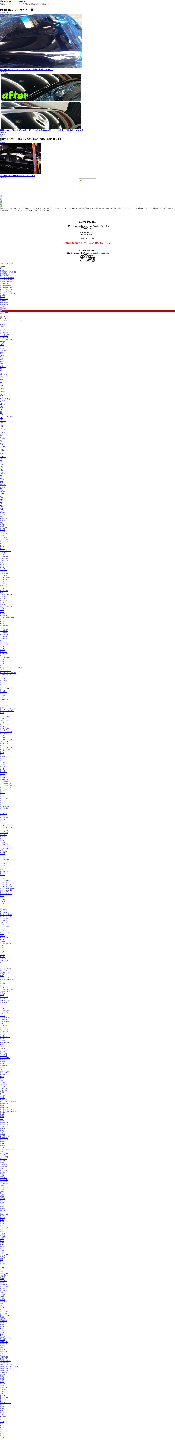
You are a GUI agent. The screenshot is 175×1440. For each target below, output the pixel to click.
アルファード (4, 560)
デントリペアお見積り (7, 281)
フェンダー (3, 869)
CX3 (1, 409)
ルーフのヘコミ (5, 1010)
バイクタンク (4, 337)
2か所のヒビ (4, 346)
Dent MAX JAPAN (7, 263)
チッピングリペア (5, 332)
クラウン (2, 655)
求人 (1, 1265)
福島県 (2, 1296)
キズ (1, 640)
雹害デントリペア (5, 1403)
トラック (2, 793)
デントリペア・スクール (7, 293)
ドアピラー (3, 804)
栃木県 (2, 1250)
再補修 (2, 1092)
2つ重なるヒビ (4, 350)
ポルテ (2, 947)
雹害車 (2, 1404)
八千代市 (2, 1075)
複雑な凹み (3, 1351)
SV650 (2, 482)
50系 (1, 363)
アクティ (2, 547)
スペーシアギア (5, 741)
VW (1, 495)
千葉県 (2, 1126)
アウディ (2, 535)
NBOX (2, 447)
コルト (2, 665)
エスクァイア (4, 585)
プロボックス (4, 920)
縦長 (1, 1309)
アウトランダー (5, 539)
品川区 (2, 1143)
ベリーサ (2, 928)
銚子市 (2, 1382)
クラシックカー (5, 657)
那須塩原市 (3, 1372)
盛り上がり (3, 1290)
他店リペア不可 (5, 1058)
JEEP (2, 437)
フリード (2, 878)
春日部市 (2, 1235)
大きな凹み (3, 1159)
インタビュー (4, 304)
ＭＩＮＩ (2, 1425)
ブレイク (2, 899)
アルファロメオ (5, 558)
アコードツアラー (5, 551)
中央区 (2, 1050)
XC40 (2, 507)
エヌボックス (4, 591)
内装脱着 (2, 1082)
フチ (1, 876)
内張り (2, 1078)
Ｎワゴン (2, 1429)
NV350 (2, 453)
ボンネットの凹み (5, 943)
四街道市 (2, 1145)
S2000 (2, 475)
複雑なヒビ (3, 1349)
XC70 (2, 510)
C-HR (1, 385)
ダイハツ (2, 758)
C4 (1, 390)
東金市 (2, 1242)
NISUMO (2, 450)
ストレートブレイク (6, 732)
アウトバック (4, 537)
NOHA (2, 452)
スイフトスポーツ (5, 716)
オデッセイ (3, 596)
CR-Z (1, 403)
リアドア (2, 985)
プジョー (2, 901)
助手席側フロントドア (7, 1109)
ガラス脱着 (3, 638)
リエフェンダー (5, 991)
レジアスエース (5, 1017)
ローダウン (3, 1025)
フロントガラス (5, 882)
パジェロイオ (4, 844)
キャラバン (3, 646)
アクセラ (2, 545)
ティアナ (2, 770)
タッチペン (3, 751)
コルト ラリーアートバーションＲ (11, 667)
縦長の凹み (3, 1313)
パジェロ (2, 842)
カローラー (3, 619)
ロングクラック (5, 334)
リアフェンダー (5, 987)
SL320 (2, 479)
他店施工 (2, 1063)
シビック (2, 693)
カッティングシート (6, 606)
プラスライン (4, 903)
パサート (2, 840)
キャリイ (2, 648)
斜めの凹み (3, 1216)
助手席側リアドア (5, 1113)
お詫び (2, 522)
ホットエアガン (5, 932)
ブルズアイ (3, 897)
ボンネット (3, 941)
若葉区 (2, 1328)
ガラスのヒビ (4, 629)
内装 (1, 1080)
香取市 (2, 1412)
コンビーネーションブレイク (9, 674)
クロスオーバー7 (5, 659)
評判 (1, 1353)
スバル (2, 735)
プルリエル (3, 909)
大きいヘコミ (4, 1153)
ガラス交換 (3, 636)
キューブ (2, 650)
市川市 (2, 1197)
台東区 (2, 1132)
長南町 (2, 1393)
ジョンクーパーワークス (7, 709)
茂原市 (2, 1330)
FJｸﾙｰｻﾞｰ (3, 425)
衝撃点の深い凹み (5, 1338)
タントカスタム (5, 756)
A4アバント (3, 374)
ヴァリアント (4, 1031)
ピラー (2, 855)
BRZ (1, 382)
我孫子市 (2, 1208)
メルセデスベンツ (5, 972)
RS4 (1, 467)
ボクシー (2, 936)
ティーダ (2, 774)
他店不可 (2, 1059)
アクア (2, 543)
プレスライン (4, 911)
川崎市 (2, 1191)
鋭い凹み (2, 1385)
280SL (2, 345)
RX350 (2, 472)
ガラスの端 (3, 632)
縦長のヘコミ (4, 1311)
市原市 (2, 1195)
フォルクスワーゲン (6, 871)
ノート (2, 812)
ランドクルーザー (5, 977)
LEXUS (2, 438)
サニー (2, 684)
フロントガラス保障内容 (7, 888)
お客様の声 (3, 518)
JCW (1, 435)
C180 (1, 387)
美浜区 (2, 1317)
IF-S (1, 434)
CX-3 (1, 406)
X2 (1, 502)
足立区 (2, 1355)
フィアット (3, 857)
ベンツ (2, 930)
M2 (1, 440)
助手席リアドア (5, 1103)
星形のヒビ (3, 1233)
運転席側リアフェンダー (7, 1370)
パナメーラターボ (5, 846)
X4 (1, 505)
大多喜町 (2, 1160)
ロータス (2, 1023)
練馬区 (2, 1307)
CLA (1, 397)
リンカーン (3, 1002)
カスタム (2, 604)
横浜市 (2, 1252)
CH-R (1, 396)
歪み (1, 1261)
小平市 (2, 1185)
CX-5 (1, 408)
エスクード (3, 587)
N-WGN (2, 446)
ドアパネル (3, 800)
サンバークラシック (6, 688)
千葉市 (2, 1120)
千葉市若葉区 (4, 1124)
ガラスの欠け (4, 631)
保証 (1, 1069)
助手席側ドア (4, 1107)
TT (1, 489)
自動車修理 (3, 1321)
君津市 (2, 1141)
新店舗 (2, 1221)
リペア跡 (2, 998)
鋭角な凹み (3, 1387)
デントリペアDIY (5, 781)
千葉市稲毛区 (4, 1122)
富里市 (2, 1176)
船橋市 (2, 1324)
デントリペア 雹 (5, 787)
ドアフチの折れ (5, 806)
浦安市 (2, 1279)
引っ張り (2, 1199)
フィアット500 (4, 859)
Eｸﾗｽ (1, 418)
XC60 (2, 508)
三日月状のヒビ (5, 1042)
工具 (1, 1193)
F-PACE (2, 419)
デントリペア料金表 (6, 279)
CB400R (2, 391)
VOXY (2, 493)
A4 (1, 373)
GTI (1, 428)
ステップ (2, 726)
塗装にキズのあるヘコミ (7, 1149)
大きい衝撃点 (4, 1157)
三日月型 (2, 1040)
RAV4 (2, 463)
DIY (1, 413)
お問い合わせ (4, 302)
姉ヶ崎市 (2, 1172)
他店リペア (3, 1056)
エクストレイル (5, 577)
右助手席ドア (4, 1138)
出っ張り (2, 1096)
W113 (2, 496)
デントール (3, 789)
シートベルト (4, 699)
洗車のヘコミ (4, 1273)
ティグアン (3, 772)
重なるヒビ (3, 1374)
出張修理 (2, 1098)
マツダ (2, 953)
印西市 (2, 1130)
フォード (2, 875)
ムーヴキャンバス (5, 968)
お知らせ (2, 324)
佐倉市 (2, 1067)
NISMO (2, 449)
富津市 (2, 1174)
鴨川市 (2, 1414)
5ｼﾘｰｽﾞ (2, 368)
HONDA (2, 429)
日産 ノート (4, 1227)
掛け (1, 1212)
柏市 (1, 1248)
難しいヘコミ (4, 1397)
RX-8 (1, 470)
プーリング (3, 922)
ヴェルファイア (5, 1037)
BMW (1, 378)
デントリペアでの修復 (7, 278)
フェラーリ (3, 867)
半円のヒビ (3, 1128)
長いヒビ (2, 1389)
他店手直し (3, 1061)
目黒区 (2, 1292)
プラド (2, 905)
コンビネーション (5, 671)
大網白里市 (3, 1164)
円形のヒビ (3, 1086)
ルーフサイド (4, 1012)
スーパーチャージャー (7, 747)
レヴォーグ (3, 1019)
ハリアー (2, 823)
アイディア (3, 533)
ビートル (2, 854)
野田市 (2, 1376)
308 (1, 357)
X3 (1, 504)
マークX (2, 955)
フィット (2, 861)
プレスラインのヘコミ (7, 913)
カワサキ (2, 621)
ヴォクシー (3, 1038)
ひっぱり (2, 530)
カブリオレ (3, 608)
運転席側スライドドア (7, 1364)
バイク (2, 829)
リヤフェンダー (5, 1000)
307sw (2, 355)
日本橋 (2, 1223)
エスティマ (3, 589)
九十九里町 (3, 1054)
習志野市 (2, 1319)
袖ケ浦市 (2, 1340)
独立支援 (2, 1288)
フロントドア (4, 892)
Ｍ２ (1, 1423)
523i (1, 365)
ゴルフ (2, 676)
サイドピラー (4, 680)
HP (1, 431)
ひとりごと (3, 328)
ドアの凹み (3, 798)
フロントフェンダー (6, 894)
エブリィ (2, 592)
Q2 (1, 460)
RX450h (2, 473)
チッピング (3, 766)
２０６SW (3, 1416)
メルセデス (3, 970)
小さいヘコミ (4, 1180)
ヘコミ (2, 924)
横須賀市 (2, 1258)
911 (1, 371)
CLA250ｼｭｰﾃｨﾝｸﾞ (5, 399)
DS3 (1, 414)
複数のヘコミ (4, 1342)
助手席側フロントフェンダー (9, 1111)
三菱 (1, 1044)
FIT (1, 423)
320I (1, 360)
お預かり (2, 524)
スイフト (2, 714)
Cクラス (2, 411)
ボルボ (2, 939)
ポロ (1, 949)
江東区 (2, 1269)
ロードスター (4, 1027)
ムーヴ (2, 966)
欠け (1, 1260)
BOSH (2, 381)
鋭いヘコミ (3, 1383)
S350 (1, 476)
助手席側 (2, 1105)
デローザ (2, 777)
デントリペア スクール (7, 785)
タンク (2, 753)
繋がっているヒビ (5, 1315)
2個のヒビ (3, 352)
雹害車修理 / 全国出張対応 (8, 272)
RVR (1, 469)
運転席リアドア (5, 1362)
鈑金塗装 (2, 1378)
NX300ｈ (3, 457)
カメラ (2, 612)
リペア (2, 995)
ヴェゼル (2, 1035)
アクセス (2, 297)
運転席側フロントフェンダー (9, 1366)
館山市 (2, 1410)
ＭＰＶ (2, 1427)
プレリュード (4, 918)
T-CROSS (3, 486)
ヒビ (1, 850)
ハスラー (2, 819)
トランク (2, 794)
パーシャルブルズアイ (7, 848)
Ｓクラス (2, 1435)
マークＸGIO (4, 958)
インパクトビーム (5, 571)
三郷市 (2, 1046)
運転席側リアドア (5, 1368)
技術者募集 (3, 300)
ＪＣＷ (2, 1422)
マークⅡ (2, 957)
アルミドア (3, 564)
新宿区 (2, 1220)
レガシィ (2, 1014)
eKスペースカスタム (6, 416)
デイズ (2, 775)
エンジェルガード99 (6, 594)
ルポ (1, 1006)
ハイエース (3, 814)
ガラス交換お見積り (6, 291)
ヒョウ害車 (3, 852)
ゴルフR (2, 678)
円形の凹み (3, 1090)
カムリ (2, 610)
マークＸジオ (4, 960)
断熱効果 (2, 1218)
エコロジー (3, 583)
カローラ (2, 613)
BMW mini (3, 379)
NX (1, 455)
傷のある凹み (4, 1073)
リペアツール (4, 997)
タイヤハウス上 (5, 749)
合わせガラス (4, 1139)
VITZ (1, 490)
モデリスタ (3, 974)
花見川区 (2, 1326)
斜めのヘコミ (4, 1214)
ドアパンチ (3, 802)
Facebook (3, 421)
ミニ (1, 962)
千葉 (1, 1119)
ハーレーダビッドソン (7, 827)
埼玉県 (2, 1147)
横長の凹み (3, 1256)
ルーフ (2, 1008)
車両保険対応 (4, 1357)
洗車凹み (2, 1277)
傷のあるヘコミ (5, 1071)
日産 (1, 1225)
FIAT (1, 422)
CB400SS (3, 393)
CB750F (2, 394)
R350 (1, 461)
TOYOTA (3, 487)
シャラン (2, 697)
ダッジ (2, 760)
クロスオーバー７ (5, 661)
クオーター (3, 652)
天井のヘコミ (4, 1170)
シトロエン (3, 692)
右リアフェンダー (5, 1136)
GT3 (1, 426)
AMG (1, 376)
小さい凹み (3, 1181)
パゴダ (2, 838)
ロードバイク (4, 1029)
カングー (2, 623)
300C (1, 354)
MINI (1, 443)
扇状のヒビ (3, 1210)
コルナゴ (2, 669)
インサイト (3, 570)
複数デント (3, 1345)
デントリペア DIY (6, 783)
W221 (2, 498)
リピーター (3, 993)
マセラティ (3, 951)
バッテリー (3, 835)
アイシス (2, 531)
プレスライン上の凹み (7, 916)
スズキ (2, 722)
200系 (2, 343)
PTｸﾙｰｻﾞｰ (3, 458)
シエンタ (2, 690)
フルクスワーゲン (5, 880)
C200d (2, 388)
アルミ (2, 562)
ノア (1, 810)
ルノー (2, 1004)
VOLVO (2, 492)
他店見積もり (4, 1065)
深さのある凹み (5, 1286)
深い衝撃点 (3, 1284)
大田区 (2, 1162)
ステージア (3, 730)
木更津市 (2, 1237)
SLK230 (2, 481)
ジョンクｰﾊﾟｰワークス (7, 711)
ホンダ (2, 934)
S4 (1, 478)
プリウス (2, 907)
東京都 (2, 1241)
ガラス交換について (6, 289)
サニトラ (2, 682)
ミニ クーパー (5, 964)
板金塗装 (2, 1246)
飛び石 (2, 1408)
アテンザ (2, 552)
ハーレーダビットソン (7, 825)
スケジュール (4, 299)
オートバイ (3, 598)
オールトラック (5, 602)
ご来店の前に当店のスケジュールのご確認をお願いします (87, 243)
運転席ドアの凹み (5, 1361)
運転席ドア (3, 1359)
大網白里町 (3, 1166)
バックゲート (4, 833)
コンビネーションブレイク (8, 673)
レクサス (2, 1016)
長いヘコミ (3, 1391)
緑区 (1, 1305)
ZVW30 (2, 513)
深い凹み (2, 1282)
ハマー (2, 821)
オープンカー (4, 600)
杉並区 (2, 1239)
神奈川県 (2, 1294)
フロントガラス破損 (6, 890)
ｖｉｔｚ (2, 1437)
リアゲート (3, 983)
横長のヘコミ (4, 1254)
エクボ (2, 581)
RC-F (1, 464)
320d (1, 358)
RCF (1, 466)
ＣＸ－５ (2, 1420)
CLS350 (2, 400)
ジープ (2, 713)
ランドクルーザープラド (7, 979)
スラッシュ (3, 745)
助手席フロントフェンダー (8, 1101)
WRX (1, 499)
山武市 (2, 1187)
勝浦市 (2, 1115)
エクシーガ (3, 575)
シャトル (2, 695)
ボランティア (4, 937)
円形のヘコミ (4, 1088)
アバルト (2, 554)
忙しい (2, 1204)
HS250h (2, 432)
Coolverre (3, 402)
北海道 (2, 1117)
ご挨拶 (2, 526)
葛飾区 (2, 1334)
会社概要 (2, 295)
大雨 (1, 1168)
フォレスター (4, 873)
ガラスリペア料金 (5, 285)
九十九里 (2, 1052)
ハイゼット (3, 815)
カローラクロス (5, 615)
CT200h (2, 405)
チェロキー (3, 764)
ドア (1, 796)
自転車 (2, 1322)
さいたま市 (3, 528)
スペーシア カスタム (7, 739)
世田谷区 (2, 1048)
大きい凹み (3, 1155)
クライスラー (4, 653)
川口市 (2, 1189)
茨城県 (2, 1332)
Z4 (1, 511)
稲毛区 (2, 1298)
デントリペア (4, 276)
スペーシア (3, 737)
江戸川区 (2, 1267)
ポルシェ (2, 945)
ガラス (2, 627)
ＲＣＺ (2, 1433)
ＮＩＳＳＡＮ (4, 1431)
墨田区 (2, 1151)
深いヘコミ (3, 1281)
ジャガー (2, 703)
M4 (1, 441)
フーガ (2, 896)
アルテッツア (4, 556)
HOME (2, 270)
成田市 (2, 1206)
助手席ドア (3, 1099)
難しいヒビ (3, 1395)
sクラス (2, 484)
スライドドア (4, 743)
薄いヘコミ (3, 1336)
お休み (2, 516)
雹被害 (2, 1406)
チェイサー (3, 762)
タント (2, 754)
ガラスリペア (4, 283)
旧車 (1, 1229)
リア (1, 981)
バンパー (2, 836)
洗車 (1, 1271)
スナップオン (4, 733)
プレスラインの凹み (6, 915)
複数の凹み (3, 1343)
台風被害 (2, 1134)
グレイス (2, 663)
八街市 (2, 1077)
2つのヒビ (3, 348)
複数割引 (2, 1347)
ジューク (2, 707)
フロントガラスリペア (7, 884)
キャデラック (4, 644)
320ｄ (2, 361)
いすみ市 (2, 514)
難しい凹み (3, 1399)
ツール (2, 768)
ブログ (2, 306)
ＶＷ (1, 1439)
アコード (2, 549)
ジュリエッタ (4, 705)
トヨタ (2, 791)
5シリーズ (3, 367)
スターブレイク (5, 724)
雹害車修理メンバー (6, 274)
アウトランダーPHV (6, 541)
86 (1, 370)
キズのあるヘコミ (5, 642)
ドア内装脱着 (4, 808)
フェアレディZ (4, 865)
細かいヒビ (3, 1301)
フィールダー (4, 863)
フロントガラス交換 (6, 339)
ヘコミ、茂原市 (5, 926)
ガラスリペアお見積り (7, 287)
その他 (2, 326)
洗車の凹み (3, 1275)
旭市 (1, 1231)
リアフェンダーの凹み (7, 989)
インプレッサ (4, 573)
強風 (1, 1200)
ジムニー (2, 701)
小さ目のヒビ (4, 1183)
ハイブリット (4, 817)
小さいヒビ (3, 1178)
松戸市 (2, 1244)
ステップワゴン (5, 728)
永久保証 (2, 1263)
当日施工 (2, 1202)
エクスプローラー (5, 579)
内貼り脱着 (3, 1084)
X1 (1, 501)
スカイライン (4, 718)
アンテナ (2, 568)
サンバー (2, 686)
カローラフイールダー (7, 617)
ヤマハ (2, 976)
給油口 (2, 1303)
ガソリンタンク (5, 625)
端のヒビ (2, 1300)
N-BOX (2, 444)
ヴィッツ (2, 1033)
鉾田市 (2, 1380)
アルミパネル (4, 566)
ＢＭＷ (2, 1418)
